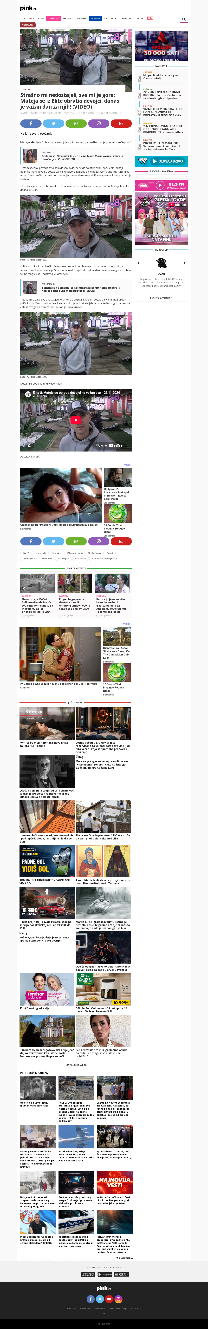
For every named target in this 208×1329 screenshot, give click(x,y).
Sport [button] (114, 18)
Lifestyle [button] (127, 18)
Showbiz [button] (68, 18)
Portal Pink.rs (94, 553)
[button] (24, 589)
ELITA (26, 553)
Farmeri (95, 18)
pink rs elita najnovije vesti (104, 558)
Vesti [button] (41, 18)
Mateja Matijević (75, 553)
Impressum (100, 1308)
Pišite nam (136, 1308)
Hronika (82, 18)
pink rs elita (80, 558)
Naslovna (28, 18)
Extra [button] (140, 18)
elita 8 (110, 553)
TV (105, 18)
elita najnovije (30, 558)
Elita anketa (40, 553)
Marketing (85, 1308)
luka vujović (63, 558)
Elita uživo (56, 553)
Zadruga (53, 18)
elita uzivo (47, 558)
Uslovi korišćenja (118, 1308)
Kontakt (71, 1308)
